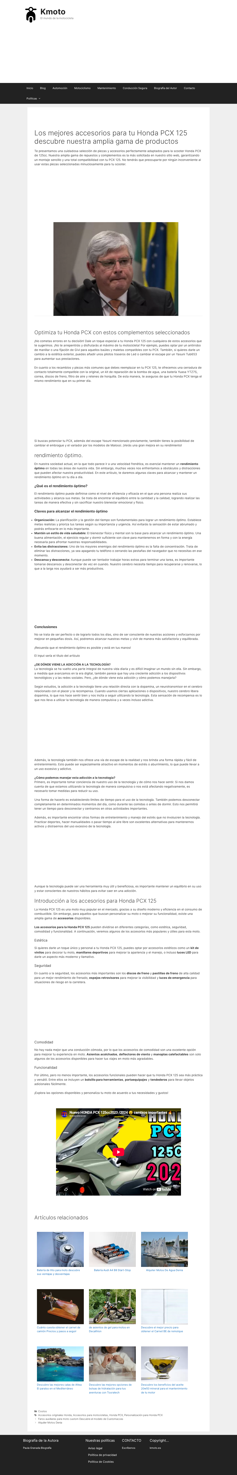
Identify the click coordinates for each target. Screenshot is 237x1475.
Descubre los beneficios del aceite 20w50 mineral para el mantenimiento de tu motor (164, 1388)
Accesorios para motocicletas (90, 1415)
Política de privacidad (102, 1455)
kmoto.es (155, 1447)
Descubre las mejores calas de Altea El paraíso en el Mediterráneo (59, 1386)
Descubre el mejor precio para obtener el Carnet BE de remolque (162, 1329)
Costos (42, 1411)
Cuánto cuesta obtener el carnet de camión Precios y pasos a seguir (58, 1329)
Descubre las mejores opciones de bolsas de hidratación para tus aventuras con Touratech (110, 1388)
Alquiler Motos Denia (50, 1422)
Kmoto (53, 11)
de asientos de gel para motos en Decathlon (109, 1329)
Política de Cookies (101, 1461)
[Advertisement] (118, 55)
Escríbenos (128, 1447)
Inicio (30, 88)
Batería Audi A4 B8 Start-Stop (112, 1270)
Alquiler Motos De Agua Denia (164, 1270)
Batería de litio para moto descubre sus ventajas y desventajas (58, 1272)
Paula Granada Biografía (37, 1447)
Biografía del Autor (165, 88)
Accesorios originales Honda (55, 1415)
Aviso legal (95, 1448)
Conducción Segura (135, 88)
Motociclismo (82, 88)
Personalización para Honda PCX (143, 1415)
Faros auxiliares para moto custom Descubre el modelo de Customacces (80, 1418)
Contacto (189, 88)
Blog (43, 88)
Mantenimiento (107, 88)
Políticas (32, 98)
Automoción (60, 88)
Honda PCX (116, 1415)
